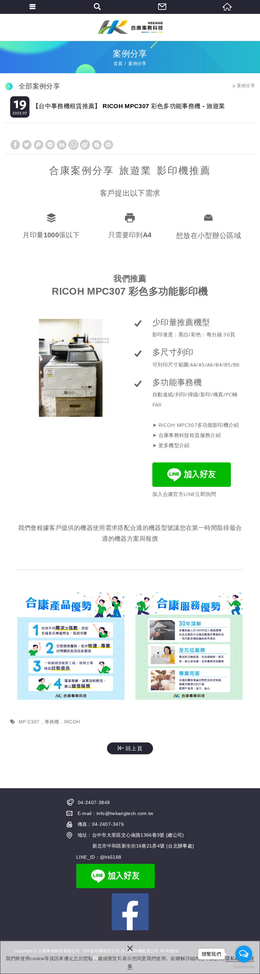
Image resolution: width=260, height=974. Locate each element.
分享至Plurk (39, 145)
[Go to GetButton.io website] (244, 967)
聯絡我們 (162, 7)
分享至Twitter (27, 145)
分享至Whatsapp (73, 145)
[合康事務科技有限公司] (130, 27)
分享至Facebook (15, 145)
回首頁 (227, 7)
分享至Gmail (108, 145)
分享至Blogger (97, 145)
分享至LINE (50, 145)
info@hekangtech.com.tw (124, 813)
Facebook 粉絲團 (130, 911)
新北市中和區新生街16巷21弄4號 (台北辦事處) (143, 846)
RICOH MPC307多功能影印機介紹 (198, 424)
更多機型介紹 (174, 445)
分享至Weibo (85, 145)
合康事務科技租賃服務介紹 (189, 435)
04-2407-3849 (94, 802)
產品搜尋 (97, 7)
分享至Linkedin (62, 145)
